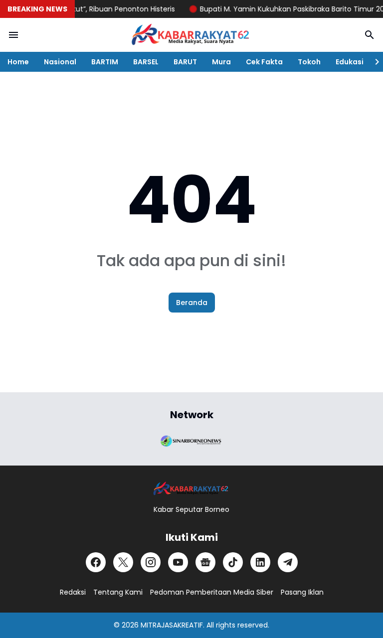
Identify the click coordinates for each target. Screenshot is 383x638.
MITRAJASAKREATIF (172, 625)
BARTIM (104, 62)
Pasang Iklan (302, 592)
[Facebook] (96, 562)
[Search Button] (370, 35)
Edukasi (350, 62)
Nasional (60, 62)
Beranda (191, 303)
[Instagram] (151, 562)
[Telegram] (288, 562)
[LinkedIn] (260, 562)
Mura (221, 62)
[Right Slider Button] (373, 62)
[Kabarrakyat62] (191, 35)
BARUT (185, 62)
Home (18, 62)
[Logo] (191, 488)
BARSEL (146, 62)
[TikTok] (233, 562)
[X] (123, 562)
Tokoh (309, 62)
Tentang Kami (118, 592)
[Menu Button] (13, 35)
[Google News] (205, 562)
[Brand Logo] (191, 440)
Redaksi (73, 592)
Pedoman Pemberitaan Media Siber (211, 592)
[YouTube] (178, 562)
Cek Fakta (264, 62)
